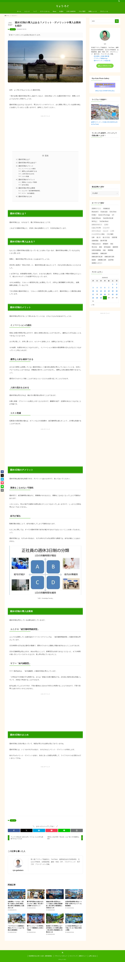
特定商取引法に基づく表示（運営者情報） (41, 956)
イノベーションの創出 (29, 168)
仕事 (93, 237)
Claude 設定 (104, 211)
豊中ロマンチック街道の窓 (102, 60)
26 (101, 297)
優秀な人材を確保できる (29, 171)
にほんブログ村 (96, 227)
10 (93, 291)
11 (97, 291)
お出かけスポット (97, 224)
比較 (104, 250)
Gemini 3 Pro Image (104, 215)
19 (101, 294)
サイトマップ (73, 956)
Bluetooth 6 (95, 211)
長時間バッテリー (97, 263)
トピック (13, 29)
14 (109, 291)
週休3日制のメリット (25, 166)
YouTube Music (104, 221)
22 (112, 294)
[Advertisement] (45, 131)
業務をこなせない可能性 (29, 182)
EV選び (94, 215)
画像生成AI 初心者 (97, 256)
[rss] (119, 1)
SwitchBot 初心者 (108, 218)
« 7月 (92, 305)
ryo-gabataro (18, 870)
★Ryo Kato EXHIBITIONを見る (105, 90)
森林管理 (115, 247)
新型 (100, 247)
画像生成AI (103, 253)
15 (112, 291)
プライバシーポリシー (61, 956)
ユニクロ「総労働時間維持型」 (31, 190)
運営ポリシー (83, 956)
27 (105, 297)
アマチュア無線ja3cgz (101, 58)
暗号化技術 (107, 247)
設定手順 (110, 260)
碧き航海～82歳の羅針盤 (101, 56)
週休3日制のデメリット (26, 179)
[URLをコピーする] (77, 830)
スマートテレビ (96, 231)
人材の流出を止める (28, 174)
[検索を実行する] (117, 21)
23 (116, 294)
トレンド (105, 231)
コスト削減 (25, 176)
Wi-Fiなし (94, 221)
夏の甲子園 (103, 240)
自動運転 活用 (102, 260)
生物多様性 (95, 253)
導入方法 (94, 247)
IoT (113, 215)
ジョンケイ (106, 227)
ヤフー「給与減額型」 (29, 193)
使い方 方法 (106, 237)
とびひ (106, 224)
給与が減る (25, 185)
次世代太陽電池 (96, 250)
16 (116, 291)
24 (93, 297)
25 (97, 297)
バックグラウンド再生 (98, 234)
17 (93, 294)
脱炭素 (94, 260)
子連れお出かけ (96, 244)
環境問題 (110, 250)
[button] (14, 830)
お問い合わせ (92, 956)
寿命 (111, 244)
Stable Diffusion (96, 218)
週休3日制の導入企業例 (26, 188)
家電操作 (105, 244)
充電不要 (114, 237)
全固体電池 (95, 240)
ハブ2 (112, 231)
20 (105, 294)
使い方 (98, 237)
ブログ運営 (110, 234)
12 (101, 291)
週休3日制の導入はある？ (27, 162)
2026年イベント (96, 208)
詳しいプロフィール (105, 66)
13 (105, 291)
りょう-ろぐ (62, 6)
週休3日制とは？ (24, 159)
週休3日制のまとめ (25, 196)
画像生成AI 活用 (109, 256)
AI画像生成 (106, 208)
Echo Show (113, 211)
